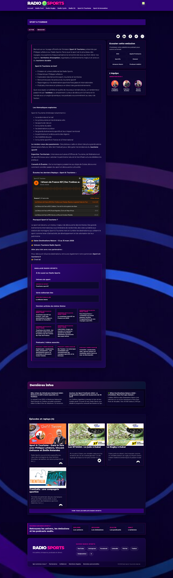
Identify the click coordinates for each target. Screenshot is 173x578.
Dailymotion (82, 554)
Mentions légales (75, 564)
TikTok (124, 548)
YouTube (81, 548)
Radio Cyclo (62, 8)
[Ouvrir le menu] (143, 3)
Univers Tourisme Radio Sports (47, 245)
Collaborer (63, 564)
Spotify (118, 59)
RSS (117, 54)
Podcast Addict (135, 64)
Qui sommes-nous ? (40, 564)
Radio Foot (39, 8)
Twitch (134, 548)
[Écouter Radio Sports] (44, 3)
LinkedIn (115, 548)
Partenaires (53, 564)
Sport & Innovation (100, 8)
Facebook (103, 548)
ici (40, 260)
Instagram (92, 548)
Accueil (30, 8)
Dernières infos (42, 385)
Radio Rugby (50, 8)
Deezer (135, 59)
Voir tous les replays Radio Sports (86, 510)
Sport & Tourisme (84, 8)
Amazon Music (118, 64)
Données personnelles (91, 564)
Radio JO (72, 8)
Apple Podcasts (135, 54)
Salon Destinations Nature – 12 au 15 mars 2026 (54, 241)
